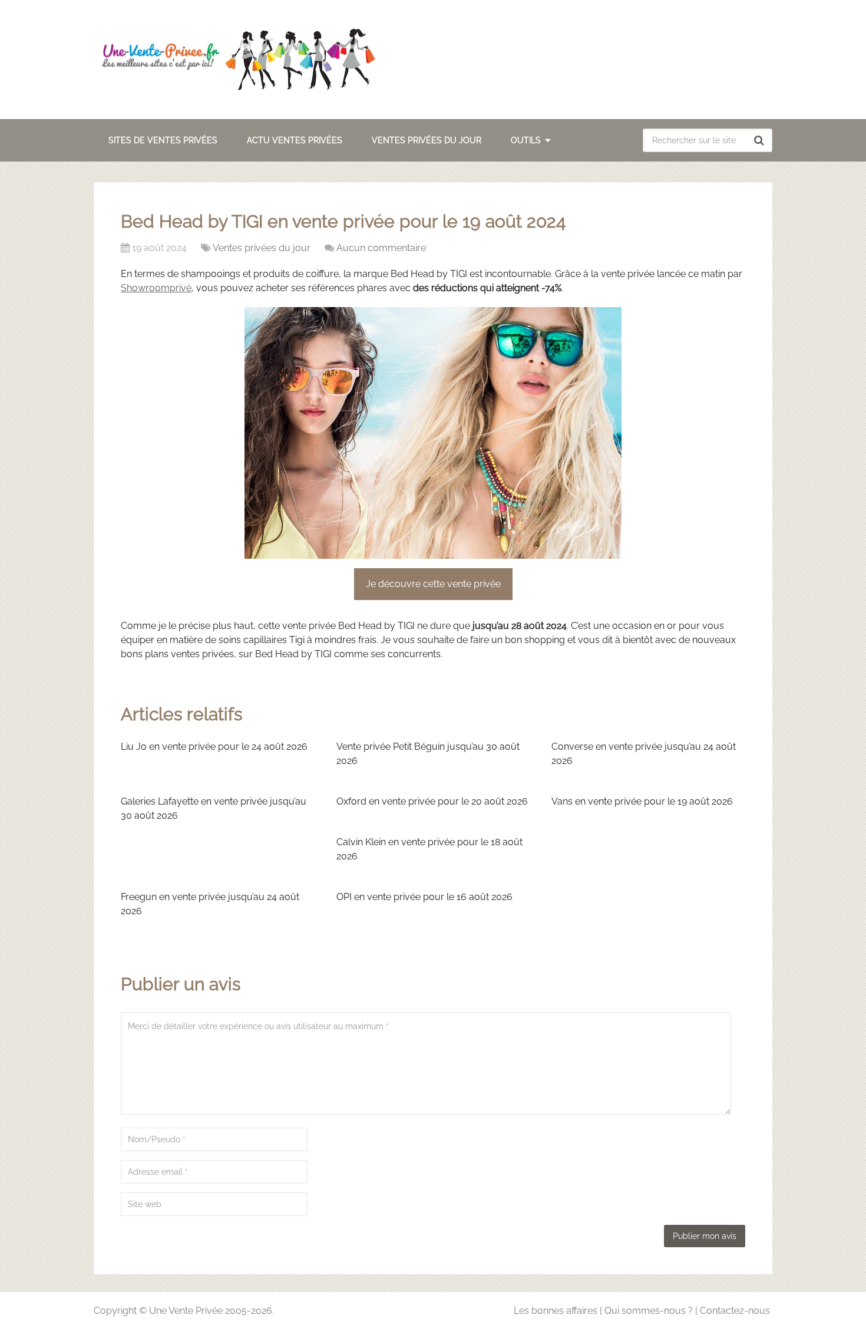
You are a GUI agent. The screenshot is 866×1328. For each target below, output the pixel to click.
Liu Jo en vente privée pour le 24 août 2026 (214, 746)
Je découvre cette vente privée (433, 583)
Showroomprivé (156, 288)
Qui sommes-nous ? (648, 1310)
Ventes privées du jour (426, 140)
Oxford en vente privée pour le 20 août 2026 (432, 801)
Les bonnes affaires (555, 1310)
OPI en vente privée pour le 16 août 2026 (424, 896)
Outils (526, 140)
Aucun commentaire (381, 247)
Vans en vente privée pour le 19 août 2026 (642, 801)
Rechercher (760, 140)
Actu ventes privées (294, 140)
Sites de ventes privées (162, 140)
